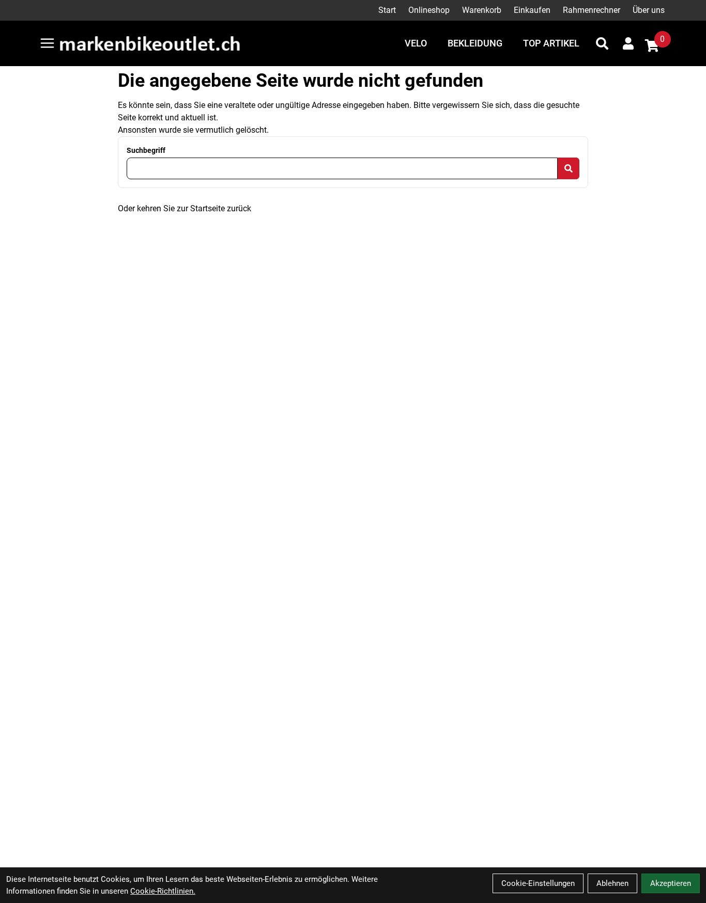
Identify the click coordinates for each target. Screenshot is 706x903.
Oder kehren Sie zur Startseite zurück (184, 208)
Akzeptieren (670, 883)
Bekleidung (475, 43)
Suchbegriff (146, 150)
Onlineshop (429, 10)
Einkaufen (532, 10)
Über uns (649, 10)
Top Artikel (551, 43)
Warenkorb (481, 10)
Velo (416, 43)
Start (387, 10)
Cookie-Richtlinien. (162, 891)
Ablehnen (612, 883)
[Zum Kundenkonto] (628, 43)
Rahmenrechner (591, 10)
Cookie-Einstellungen (538, 883)
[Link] (47, 43)
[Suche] (602, 43)
